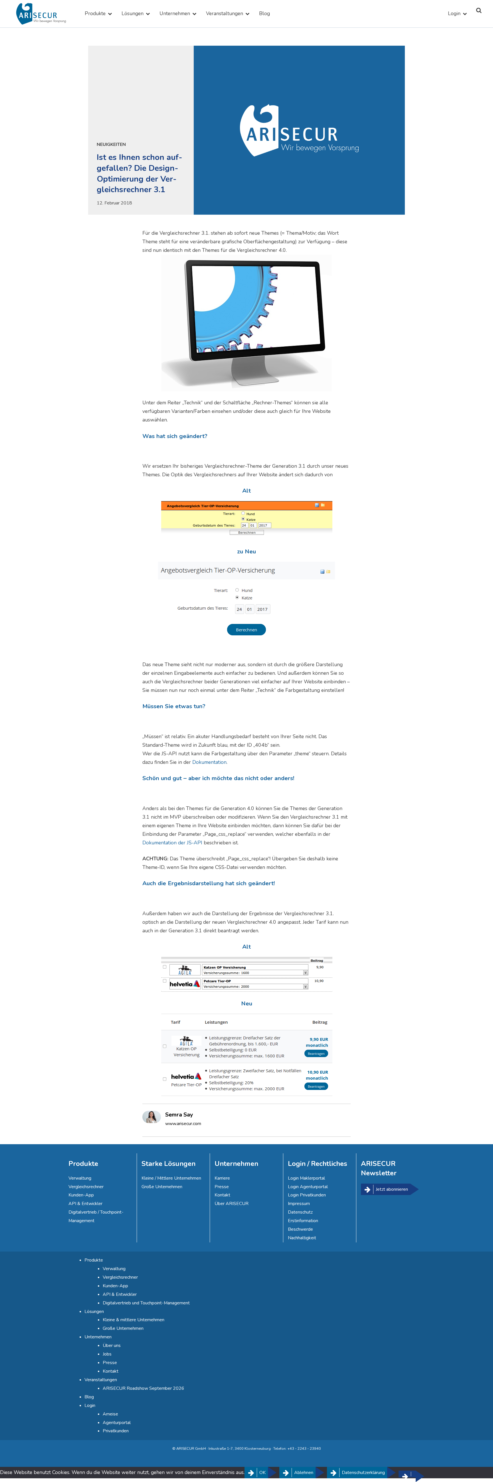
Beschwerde (300, 1229)
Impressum (299, 1203)
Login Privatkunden (307, 1195)
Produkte (95, 13)
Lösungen (133, 13)
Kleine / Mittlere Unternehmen (171, 1178)
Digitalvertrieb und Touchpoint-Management (146, 1303)
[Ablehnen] (407, 1474)
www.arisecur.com (183, 1123)
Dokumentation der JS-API (172, 842)
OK (262, 1472)
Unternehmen (174, 13)
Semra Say (179, 1114)
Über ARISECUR (231, 1203)
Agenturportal (117, 1422)
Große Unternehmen (162, 1187)
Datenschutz (300, 1212)
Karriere (222, 1178)
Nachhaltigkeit (302, 1238)
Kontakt (222, 1195)
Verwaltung (79, 1178)
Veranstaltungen (224, 13)
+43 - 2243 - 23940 (304, 1448)
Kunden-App (81, 1195)
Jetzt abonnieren (392, 1189)
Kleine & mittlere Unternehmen (133, 1320)
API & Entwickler (85, 1203)
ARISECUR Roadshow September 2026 (143, 1388)
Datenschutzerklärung (363, 1472)
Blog (264, 13)
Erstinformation (303, 1221)
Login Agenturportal (308, 1187)
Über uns (112, 1345)
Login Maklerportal (306, 1178)
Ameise (110, 1414)
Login (454, 13)
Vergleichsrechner (86, 1187)
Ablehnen (303, 1472)
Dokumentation (209, 762)
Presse (222, 1187)
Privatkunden (116, 1431)
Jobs (107, 1354)
